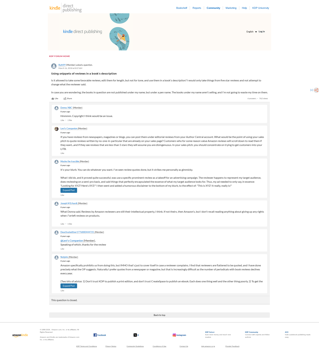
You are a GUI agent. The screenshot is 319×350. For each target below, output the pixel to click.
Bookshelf (181, 7)
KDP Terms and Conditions (86, 346)
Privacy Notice (111, 346)
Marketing (231, 7)
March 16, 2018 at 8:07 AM (70, 68)
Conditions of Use (159, 346)
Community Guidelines (135, 346)
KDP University (260, 7)
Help (244, 7)
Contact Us (184, 346)
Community (213, 7)
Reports (197, 7)
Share (69, 98)
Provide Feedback (232, 346)
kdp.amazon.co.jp (208, 346)
